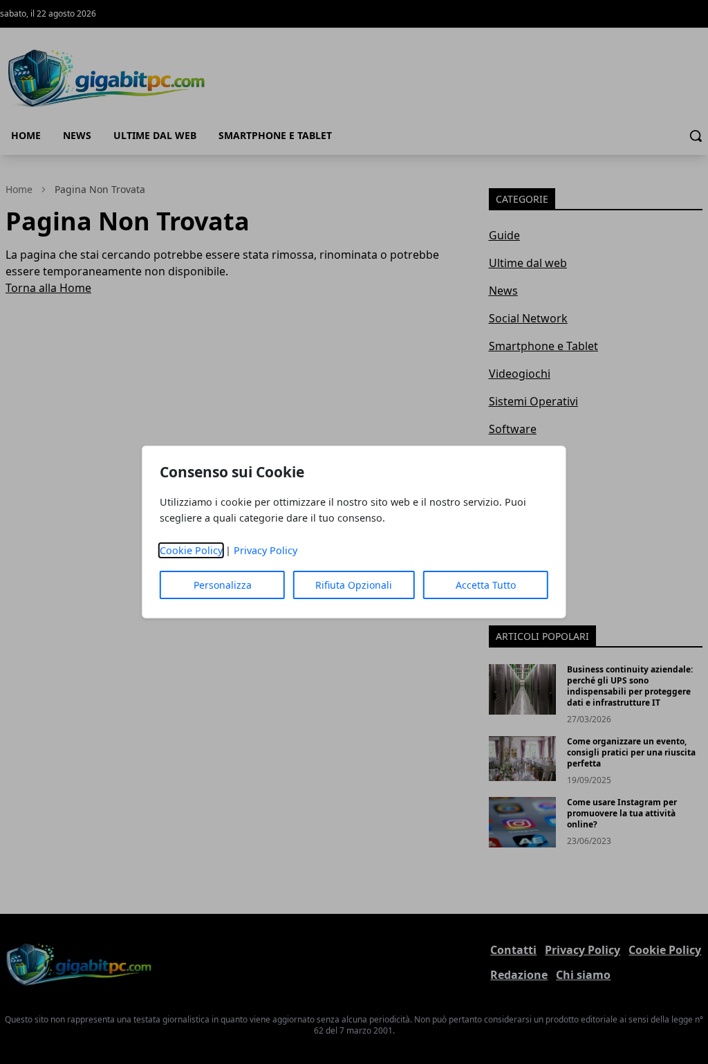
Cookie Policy (191, 550)
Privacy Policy (265, 550)
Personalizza (223, 584)
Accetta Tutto (486, 584)
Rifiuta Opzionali (353, 584)
